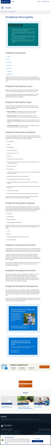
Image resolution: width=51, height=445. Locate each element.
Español (2, 430)
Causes (8, 56)
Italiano (11, 432)
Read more (14, 351)
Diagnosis (9, 65)
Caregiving (37, 419)
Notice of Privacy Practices (38, 433)
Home (2, 11)
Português (7, 432)
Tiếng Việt (16, 432)
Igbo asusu (11, 433)
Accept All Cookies (37, 441)
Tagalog (18, 430)
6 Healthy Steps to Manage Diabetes (19, 327)
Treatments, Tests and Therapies (17, 419)
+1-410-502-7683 (31, 367)
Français (14, 430)
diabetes (13, 34)
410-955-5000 (13, 367)
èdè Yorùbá (16, 433)
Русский (2, 432)
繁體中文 (10, 430)
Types (8, 59)
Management (10, 74)
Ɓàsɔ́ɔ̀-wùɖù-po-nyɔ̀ (4, 433)
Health (8, 8)
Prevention (9, 71)
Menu (12, 2)
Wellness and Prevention (29, 419)
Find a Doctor (24, 382)
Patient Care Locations (46, 432)
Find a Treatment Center (25, 386)
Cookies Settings (37, 438)
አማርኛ (6, 430)
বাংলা (20, 433)
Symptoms (9, 62)
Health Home (5, 11)
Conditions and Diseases (11, 11)
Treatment (9, 68)
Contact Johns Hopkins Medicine (44, 430)
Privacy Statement (46, 433)
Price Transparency (37, 432)
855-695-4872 (22, 367)
